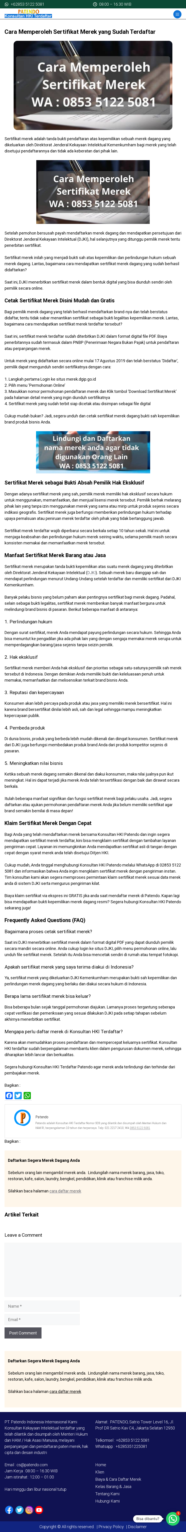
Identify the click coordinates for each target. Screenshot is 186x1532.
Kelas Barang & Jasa (113, 1486)
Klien (99, 1472)
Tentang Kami (107, 1493)
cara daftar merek (65, 1191)
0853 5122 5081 (140, 1128)
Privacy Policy (111, 1526)
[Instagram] (29, 1510)
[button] (173, 1519)
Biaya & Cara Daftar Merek (118, 1479)
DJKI (91, 572)
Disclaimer (137, 1526)
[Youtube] (39, 1510)
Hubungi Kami (107, 1501)
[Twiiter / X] (19, 1510)
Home (100, 1464)
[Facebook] (9, 1510)
